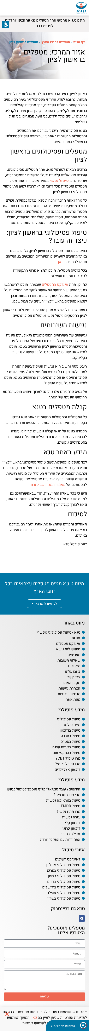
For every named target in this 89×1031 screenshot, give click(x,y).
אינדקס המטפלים (55, 284)
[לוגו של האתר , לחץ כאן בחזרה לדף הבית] (81, 7)
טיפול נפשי (59, 181)
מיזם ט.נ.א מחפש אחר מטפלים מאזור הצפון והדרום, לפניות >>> (44, 23)
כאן (61, 262)
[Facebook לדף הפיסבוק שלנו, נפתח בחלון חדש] (82, 918)
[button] (3, 8)
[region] (44, 42)
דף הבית (79, 42)
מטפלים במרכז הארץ (55, 42)
